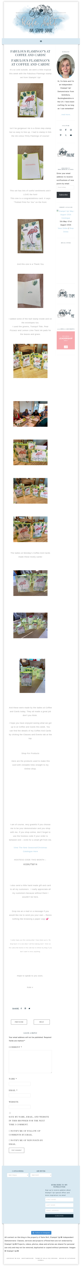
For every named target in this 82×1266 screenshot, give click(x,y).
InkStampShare (41, 20)
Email (13, 1090)
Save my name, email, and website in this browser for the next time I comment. (29, 1120)
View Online (63, 228)
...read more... (65, 115)
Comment (15, 1047)
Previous (19, 1022)
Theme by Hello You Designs (46, 1258)
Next (42, 1022)
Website (14, 1102)
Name (13, 1078)
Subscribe (63, 195)
